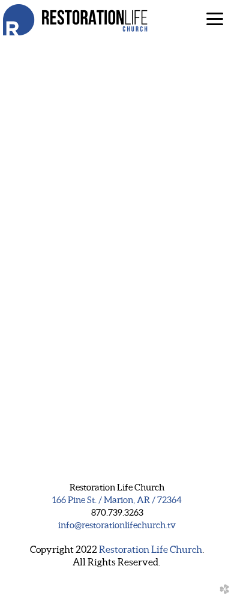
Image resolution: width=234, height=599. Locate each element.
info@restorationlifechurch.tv (117, 525)
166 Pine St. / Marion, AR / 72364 (117, 500)
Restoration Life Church (150, 549)
